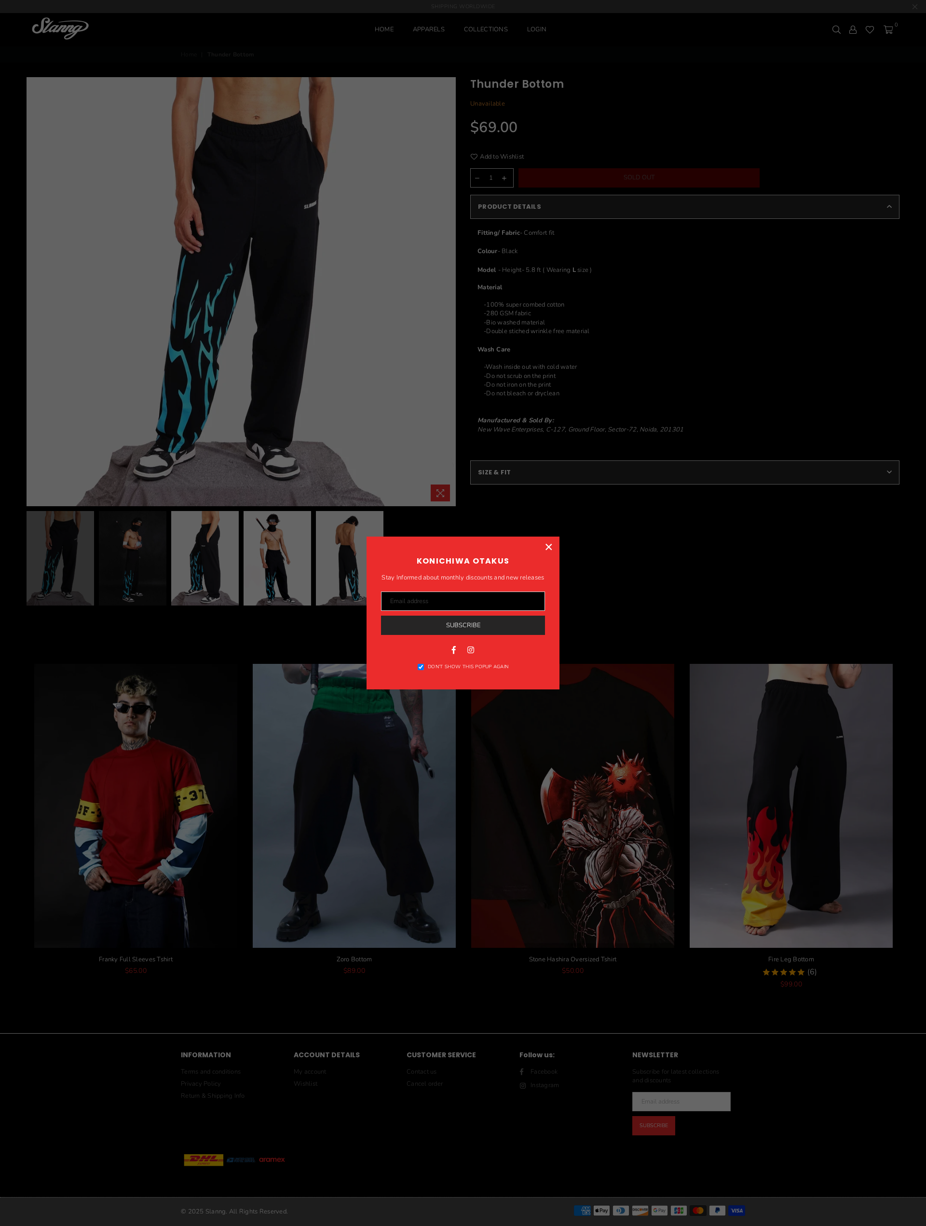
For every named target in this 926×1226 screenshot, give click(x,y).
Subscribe (463, 625)
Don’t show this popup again (468, 666)
